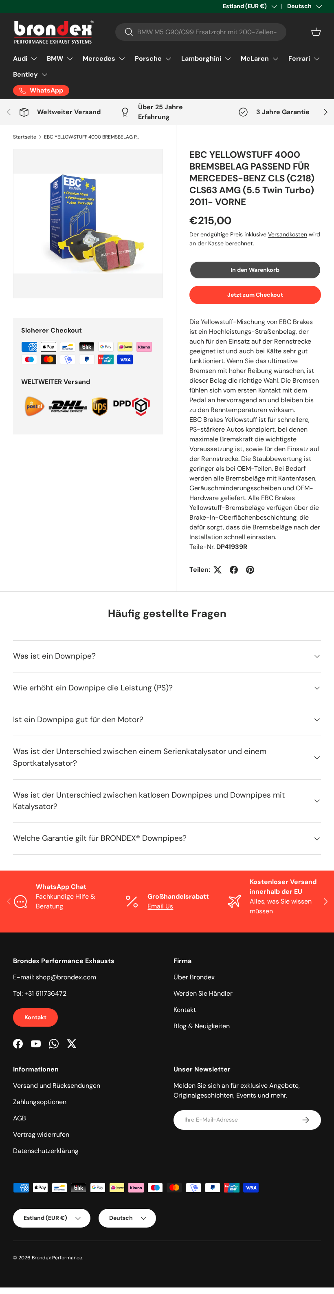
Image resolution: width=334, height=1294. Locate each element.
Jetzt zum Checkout (255, 294)
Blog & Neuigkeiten (202, 1026)
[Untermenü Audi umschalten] (34, 59)
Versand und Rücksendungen (56, 1085)
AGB (19, 1118)
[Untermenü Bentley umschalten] (44, 74)
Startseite (24, 137)
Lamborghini (201, 58)
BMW (55, 58)
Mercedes (99, 58)
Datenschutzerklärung (46, 1150)
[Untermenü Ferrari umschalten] (316, 59)
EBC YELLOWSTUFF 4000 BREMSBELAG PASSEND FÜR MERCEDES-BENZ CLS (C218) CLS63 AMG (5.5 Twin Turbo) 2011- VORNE (93, 137)
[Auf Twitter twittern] (217, 570)
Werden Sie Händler (203, 993)
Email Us (160, 906)
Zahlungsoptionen (39, 1102)
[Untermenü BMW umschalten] (70, 59)
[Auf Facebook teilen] (234, 570)
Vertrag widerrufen (41, 1134)
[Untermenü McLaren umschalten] (275, 59)
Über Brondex (194, 977)
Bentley (25, 74)
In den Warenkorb (255, 269)
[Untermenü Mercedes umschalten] (122, 59)
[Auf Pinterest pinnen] (250, 570)
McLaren (255, 58)
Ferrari (299, 58)
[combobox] (200, 32)
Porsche (148, 58)
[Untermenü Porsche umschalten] (168, 59)
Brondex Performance (57, 1257)
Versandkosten (287, 234)
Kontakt (35, 1017)
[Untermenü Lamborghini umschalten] (228, 59)
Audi (20, 58)
